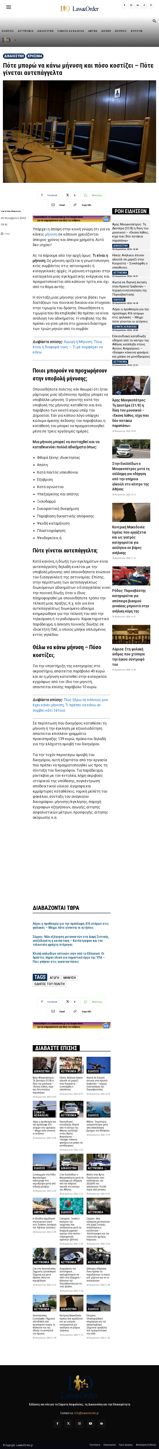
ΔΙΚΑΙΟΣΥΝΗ (14, 56)
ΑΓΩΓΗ (54, 978)
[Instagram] (131, 5)
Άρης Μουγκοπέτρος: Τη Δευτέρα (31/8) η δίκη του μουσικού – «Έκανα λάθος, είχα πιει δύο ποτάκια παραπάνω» (43, 1085)
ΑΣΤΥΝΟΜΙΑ (68, 1071)
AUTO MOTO (95, 1262)
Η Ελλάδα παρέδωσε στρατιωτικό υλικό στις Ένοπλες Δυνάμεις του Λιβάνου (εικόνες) (45, 1223)
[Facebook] (124, 5)
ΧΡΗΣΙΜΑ (35, 56)
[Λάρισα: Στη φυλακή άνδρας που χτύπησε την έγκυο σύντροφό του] (131, 634)
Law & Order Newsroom (11, 211)
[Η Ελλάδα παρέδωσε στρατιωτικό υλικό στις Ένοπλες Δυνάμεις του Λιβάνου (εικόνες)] (45, 1206)
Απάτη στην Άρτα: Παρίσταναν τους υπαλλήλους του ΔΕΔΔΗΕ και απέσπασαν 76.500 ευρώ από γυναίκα (96, 1182)
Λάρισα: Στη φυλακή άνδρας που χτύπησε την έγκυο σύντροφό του (128, 657)
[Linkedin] (137, 5)
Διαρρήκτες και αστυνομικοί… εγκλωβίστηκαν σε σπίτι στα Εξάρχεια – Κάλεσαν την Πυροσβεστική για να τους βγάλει (71, 1277)
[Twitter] (68, 1424)
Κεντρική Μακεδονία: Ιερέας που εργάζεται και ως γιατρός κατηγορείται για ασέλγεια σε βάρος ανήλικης (71, 1323)
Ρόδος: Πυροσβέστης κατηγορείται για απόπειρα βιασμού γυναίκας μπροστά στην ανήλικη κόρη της (130, 600)
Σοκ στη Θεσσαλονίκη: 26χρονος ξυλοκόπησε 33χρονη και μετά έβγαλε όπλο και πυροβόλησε (44, 1274)
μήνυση (51, 234)
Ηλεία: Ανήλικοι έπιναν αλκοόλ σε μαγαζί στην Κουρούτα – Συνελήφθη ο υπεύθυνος (71, 1083)
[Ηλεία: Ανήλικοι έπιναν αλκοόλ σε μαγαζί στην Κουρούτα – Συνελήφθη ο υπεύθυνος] (71, 1065)
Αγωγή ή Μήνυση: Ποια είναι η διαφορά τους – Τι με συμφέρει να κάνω (68, 347)
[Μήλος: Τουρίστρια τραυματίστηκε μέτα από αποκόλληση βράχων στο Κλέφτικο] (98, 1109)
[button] (154, 21)
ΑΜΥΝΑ (38, 1212)
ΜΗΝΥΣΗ (69, 978)
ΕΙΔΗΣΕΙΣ (93, 1071)
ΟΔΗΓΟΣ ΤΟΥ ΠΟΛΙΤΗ (49, 984)
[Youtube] (91, 1424)
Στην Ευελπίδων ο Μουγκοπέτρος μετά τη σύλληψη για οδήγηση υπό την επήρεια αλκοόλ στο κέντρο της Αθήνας (71, 1182)
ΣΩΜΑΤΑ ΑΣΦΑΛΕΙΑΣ (41, 1114)
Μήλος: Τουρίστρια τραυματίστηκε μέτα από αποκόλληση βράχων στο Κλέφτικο (98, 1126)
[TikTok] (144, 5)
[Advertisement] (72, 860)
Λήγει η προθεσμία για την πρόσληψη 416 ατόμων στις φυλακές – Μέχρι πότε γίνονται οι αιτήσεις (71, 926)
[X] (151, 5)
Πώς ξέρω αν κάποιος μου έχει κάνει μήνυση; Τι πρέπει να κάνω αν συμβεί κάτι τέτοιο (70, 705)
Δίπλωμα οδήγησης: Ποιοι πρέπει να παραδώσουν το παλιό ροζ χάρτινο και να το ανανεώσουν (98, 1274)
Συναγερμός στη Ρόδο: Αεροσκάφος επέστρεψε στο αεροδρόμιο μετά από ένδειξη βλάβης (44, 1180)
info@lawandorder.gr (86, 1413)
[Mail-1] (102, 1424)
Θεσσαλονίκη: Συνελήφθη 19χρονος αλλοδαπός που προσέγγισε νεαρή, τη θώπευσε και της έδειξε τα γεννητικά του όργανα (44, 1324)
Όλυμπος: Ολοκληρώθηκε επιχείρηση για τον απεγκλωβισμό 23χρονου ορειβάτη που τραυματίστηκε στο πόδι (97, 1324)
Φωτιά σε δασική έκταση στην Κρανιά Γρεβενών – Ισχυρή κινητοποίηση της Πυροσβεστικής (97, 1083)
